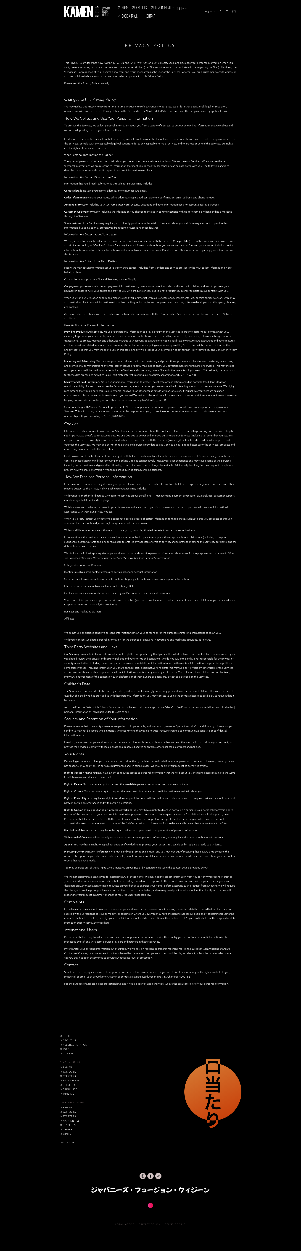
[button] (162, 7)
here (106, 922)
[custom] (143, 1176)
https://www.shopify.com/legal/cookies (92, 435)
